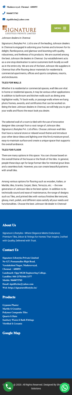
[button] (65, 388)
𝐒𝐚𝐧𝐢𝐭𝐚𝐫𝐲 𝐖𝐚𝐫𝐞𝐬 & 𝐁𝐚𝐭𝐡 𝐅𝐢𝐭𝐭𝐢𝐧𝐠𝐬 (18, 320)
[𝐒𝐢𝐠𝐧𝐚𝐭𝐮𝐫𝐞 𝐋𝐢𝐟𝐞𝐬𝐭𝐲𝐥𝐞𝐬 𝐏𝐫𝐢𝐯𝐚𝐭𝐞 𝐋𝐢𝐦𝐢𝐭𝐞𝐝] (19, 28)
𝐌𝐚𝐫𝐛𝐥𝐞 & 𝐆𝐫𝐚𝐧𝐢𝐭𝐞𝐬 (12, 308)
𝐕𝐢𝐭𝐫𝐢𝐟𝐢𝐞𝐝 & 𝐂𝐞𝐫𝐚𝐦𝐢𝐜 (12, 323)
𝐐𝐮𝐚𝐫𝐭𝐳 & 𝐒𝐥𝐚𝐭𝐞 (10, 316)
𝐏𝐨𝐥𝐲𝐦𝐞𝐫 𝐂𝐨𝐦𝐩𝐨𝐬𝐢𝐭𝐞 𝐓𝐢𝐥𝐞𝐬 (15, 312)
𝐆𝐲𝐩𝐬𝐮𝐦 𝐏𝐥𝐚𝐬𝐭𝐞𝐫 (11, 305)
